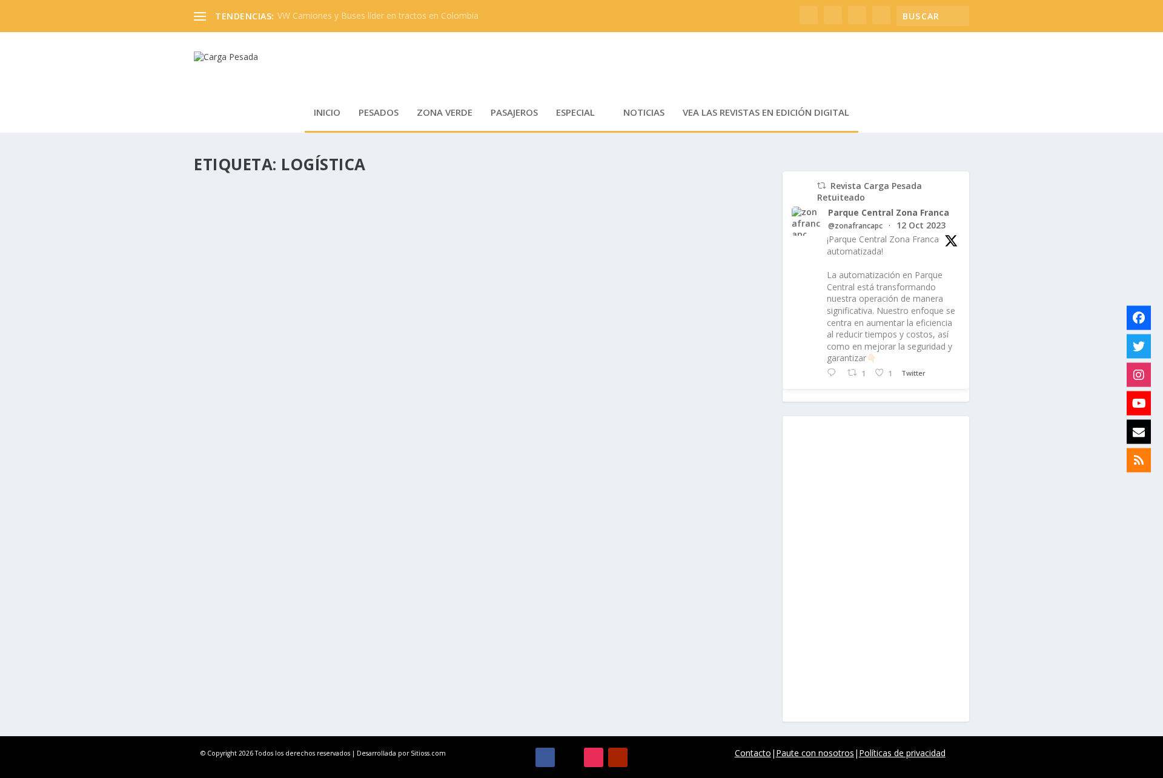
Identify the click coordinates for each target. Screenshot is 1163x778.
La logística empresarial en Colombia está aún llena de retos (382, 620)
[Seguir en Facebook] (545, 757)
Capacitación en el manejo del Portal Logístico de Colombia (379, 217)
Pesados (379, 112)
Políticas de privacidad (902, 753)
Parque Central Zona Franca (888, 212)
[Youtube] (1139, 403)
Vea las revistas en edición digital (766, 112)
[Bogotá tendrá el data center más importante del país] (392, 321)
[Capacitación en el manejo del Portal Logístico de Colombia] (379, 192)
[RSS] (1139, 460)
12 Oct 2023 (921, 225)
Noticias (643, 112)
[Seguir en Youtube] (618, 757)
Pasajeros (514, 112)
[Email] (1139, 432)
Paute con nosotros (815, 753)
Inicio (327, 112)
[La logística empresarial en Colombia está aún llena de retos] (404, 595)
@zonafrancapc (855, 226)
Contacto (753, 753)
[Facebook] (1139, 318)
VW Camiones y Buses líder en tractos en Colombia (378, 15)
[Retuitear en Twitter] (821, 185)
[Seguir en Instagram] (593, 757)
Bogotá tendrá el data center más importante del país (363, 346)
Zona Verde (444, 112)
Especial (575, 112)
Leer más (233, 278)
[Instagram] (1139, 375)
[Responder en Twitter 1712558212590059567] (834, 373)
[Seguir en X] (569, 757)
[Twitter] (1139, 346)
